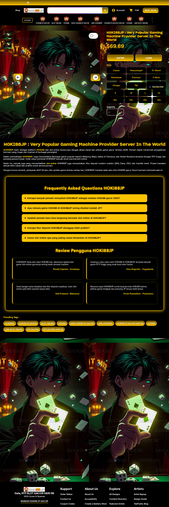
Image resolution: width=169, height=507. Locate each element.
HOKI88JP (8, 150)
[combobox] (74, 10)
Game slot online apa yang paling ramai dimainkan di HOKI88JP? (64, 238)
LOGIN (149, 58)
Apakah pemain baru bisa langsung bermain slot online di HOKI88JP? (66, 218)
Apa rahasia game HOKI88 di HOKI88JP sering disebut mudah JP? (64, 208)
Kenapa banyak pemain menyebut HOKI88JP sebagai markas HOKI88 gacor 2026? (73, 198)
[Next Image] (95, 77)
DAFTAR (120, 58)
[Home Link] (34, 10)
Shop (17, 10)
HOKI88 (40, 150)
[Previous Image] (18, 77)
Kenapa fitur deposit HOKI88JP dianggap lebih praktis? (58, 228)
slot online (51, 163)
